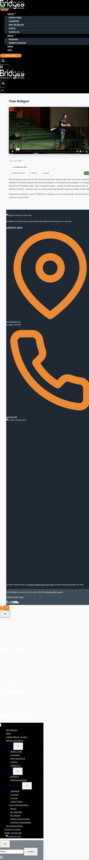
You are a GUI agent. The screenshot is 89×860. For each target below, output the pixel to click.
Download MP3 (20, 167)
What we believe (17, 759)
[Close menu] (0, 725)
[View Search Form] (3, 61)
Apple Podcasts (19, 173)
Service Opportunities (13, 681)
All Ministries (9, 674)
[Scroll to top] (2, 608)
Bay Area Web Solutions (55, 592)
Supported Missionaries (13, 684)
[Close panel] (5, 614)
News (10, 46)
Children (7, 657)
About (9, 747)
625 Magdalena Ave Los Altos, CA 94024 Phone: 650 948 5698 (13, 829)
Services (4, 9)
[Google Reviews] (12, 603)
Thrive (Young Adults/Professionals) (18, 667)
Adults (7, 671)
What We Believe (16, 25)
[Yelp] (7, 603)
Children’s (14, 791)
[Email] (18, 603)
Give (9, 50)
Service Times (15, 17)
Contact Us (14, 32)
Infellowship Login (12, 597)
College (7, 664)
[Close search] (5, 844)
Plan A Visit (10, 55)
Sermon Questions (17, 43)
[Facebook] (10, 603)
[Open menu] (2, 90)
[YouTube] (15, 603)
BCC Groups (9, 678)
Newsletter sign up (14, 741)
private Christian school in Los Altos (41, 585)
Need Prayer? (9, 631)
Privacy (21, 597)
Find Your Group (13, 786)
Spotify (34, 173)
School (12, 28)
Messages (13, 39)
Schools (14, 762)
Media (8, 772)
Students (7, 660)
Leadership (14, 21)
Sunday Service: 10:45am (14, 635)
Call (2, 6)
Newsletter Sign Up (12, 638)
